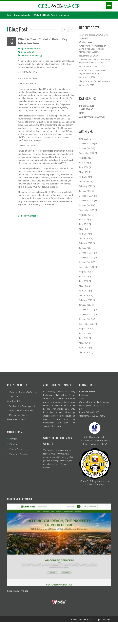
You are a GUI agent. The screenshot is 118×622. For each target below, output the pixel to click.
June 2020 (83, 167)
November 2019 (86, 200)
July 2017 (83, 333)
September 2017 (86, 324)
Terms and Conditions (19, 454)
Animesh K (33, 216)
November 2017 (86, 314)
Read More (56, 426)
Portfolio (13, 438)
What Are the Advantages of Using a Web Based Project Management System (92, 48)
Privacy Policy (15, 449)
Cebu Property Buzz (17, 591)
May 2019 (83, 229)
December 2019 (86, 195)
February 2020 (85, 186)
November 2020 (86, 143)
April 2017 (84, 347)
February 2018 (85, 300)
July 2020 (83, 162)
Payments (13, 444)
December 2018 (86, 252)
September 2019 (86, 210)
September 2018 (86, 267)
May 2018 (83, 286)
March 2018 (84, 295)
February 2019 (85, 243)
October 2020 (85, 148)
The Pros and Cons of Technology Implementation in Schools (94, 61)
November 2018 (86, 257)
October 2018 (85, 262)
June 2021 (83, 138)
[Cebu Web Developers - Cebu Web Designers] (59, 5)
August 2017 (85, 328)
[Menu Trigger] (109, 5)
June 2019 (83, 224)
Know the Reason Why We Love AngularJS (93, 36)
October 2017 (85, 319)
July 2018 (83, 276)
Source (21, 216)
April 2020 (84, 176)
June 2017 (83, 338)
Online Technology (90, 117)
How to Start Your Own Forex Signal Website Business (92, 72)
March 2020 (84, 181)
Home (9, 15)
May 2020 (83, 172)
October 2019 (85, 205)
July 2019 (83, 219)
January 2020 (85, 191)
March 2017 (84, 352)
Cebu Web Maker (32, 48)
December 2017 (86, 309)
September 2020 (86, 153)
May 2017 (83, 342)
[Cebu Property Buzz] (59, 545)
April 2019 (84, 233)
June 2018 (83, 281)
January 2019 (85, 248)
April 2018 (84, 290)
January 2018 (85, 305)
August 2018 (85, 271)
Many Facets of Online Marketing (94, 81)
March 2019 (84, 238)
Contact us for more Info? (95, 444)
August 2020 (85, 157)
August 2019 (85, 214)
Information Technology (22, 15)
